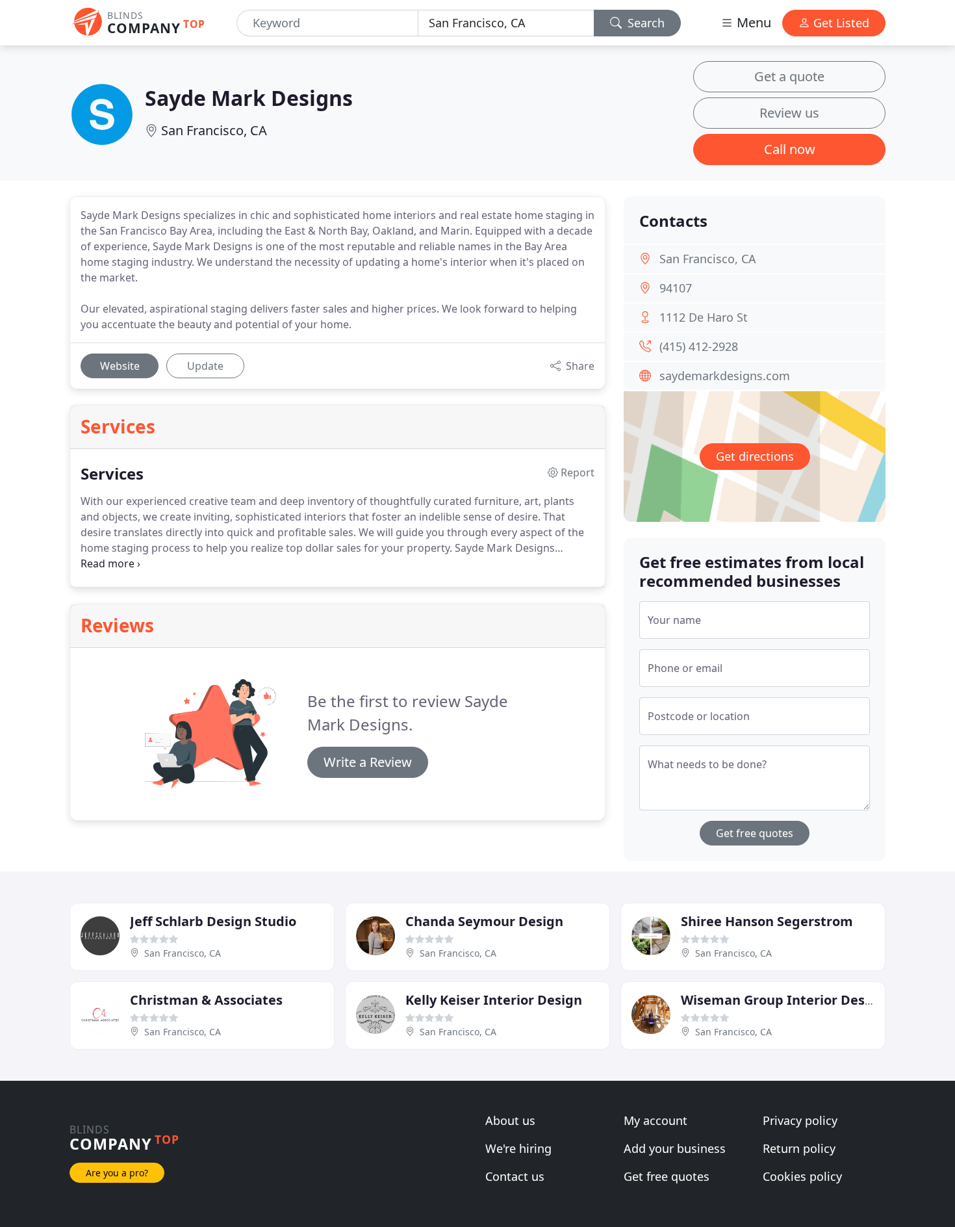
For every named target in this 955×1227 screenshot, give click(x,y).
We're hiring (518, 1148)
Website (120, 366)
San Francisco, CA (214, 130)
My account (655, 1120)
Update (205, 366)
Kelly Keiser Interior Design (493, 1000)
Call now (789, 149)
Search (644, 23)
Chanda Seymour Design (484, 921)
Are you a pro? (117, 1173)
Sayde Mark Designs (249, 98)
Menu (752, 22)
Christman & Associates (206, 1000)
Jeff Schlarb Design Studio (213, 921)
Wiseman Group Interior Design (783, 1000)
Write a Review (368, 762)
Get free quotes (754, 833)
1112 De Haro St (703, 317)
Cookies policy (802, 1176)
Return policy (799, 1148)
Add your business (675, 1148)
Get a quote (789, 76)
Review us (789, 113)
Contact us (514, 1176)
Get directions (755, 456)
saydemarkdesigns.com (724, 375)
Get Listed (839, 23)
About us (510, 1120)
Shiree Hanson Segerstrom (767, 921)
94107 (675, 288)
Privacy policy (800, 1120)
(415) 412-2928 (698, 346)
